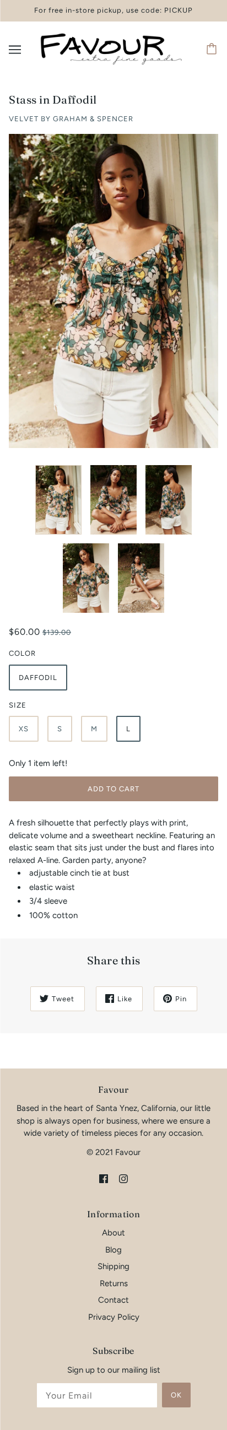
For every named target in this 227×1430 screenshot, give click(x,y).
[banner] (111, 48)
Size (17, 705)
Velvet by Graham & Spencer (71, 119)
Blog (113, 1250)
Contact (113, 1300)
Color (22, 653)
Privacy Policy (113, 1317)
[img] (104, 1178)
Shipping (113, 1266)
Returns (114, 1283)
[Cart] (213, 50)
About (113, 1233)
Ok (176, 1395)
